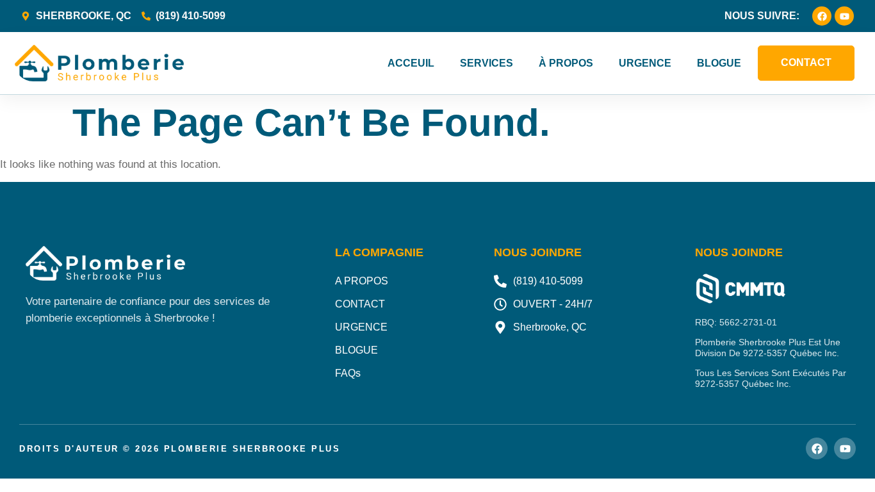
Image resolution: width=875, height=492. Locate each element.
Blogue (719, 63)
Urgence (645, 63)
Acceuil (411, 63)
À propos (566, 63)
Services (486, 63)
